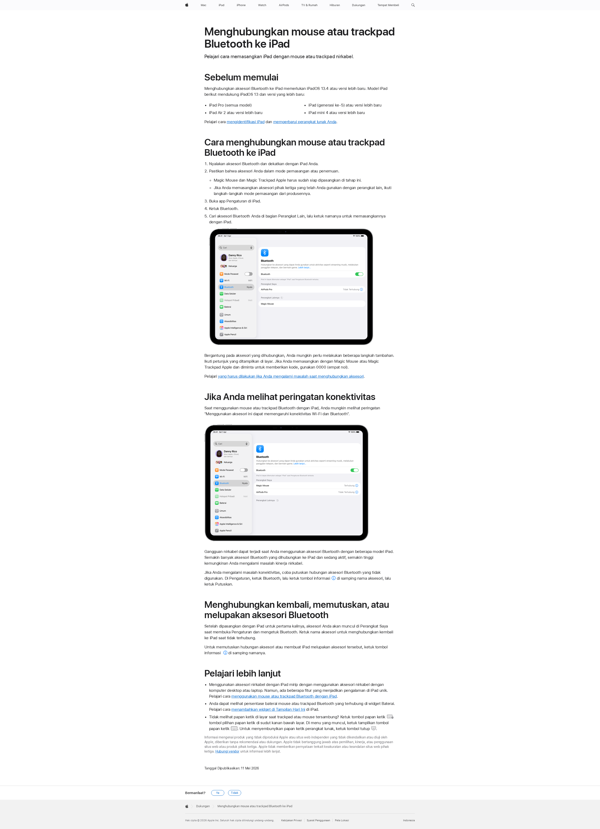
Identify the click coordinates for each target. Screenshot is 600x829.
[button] (413, 5)
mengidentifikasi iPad (245, 121)
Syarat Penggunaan (318, 820)
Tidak (234, 793)
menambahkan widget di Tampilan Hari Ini (268, 709)
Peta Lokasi (342, 820)
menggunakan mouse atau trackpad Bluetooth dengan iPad (284, 696)
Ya (217, 793)
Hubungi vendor (227, 751)
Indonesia (409, 820)
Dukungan (203, 806)
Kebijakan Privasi (291, 820)
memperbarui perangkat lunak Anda (304, 121)
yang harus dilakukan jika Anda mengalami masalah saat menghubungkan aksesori (291, 376)
